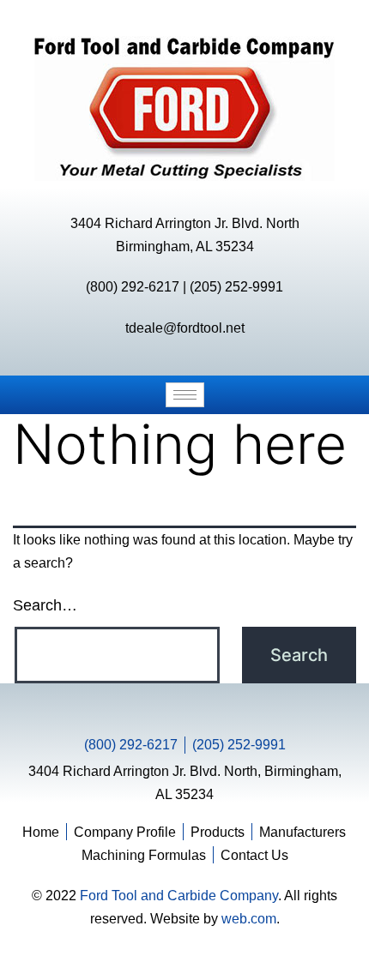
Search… (45, 605)
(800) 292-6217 (132, 287)
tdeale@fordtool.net (185, 328)
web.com (248, 918)
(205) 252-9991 (236, 287)
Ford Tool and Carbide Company (179, 895)
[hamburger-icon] (185, 394)
